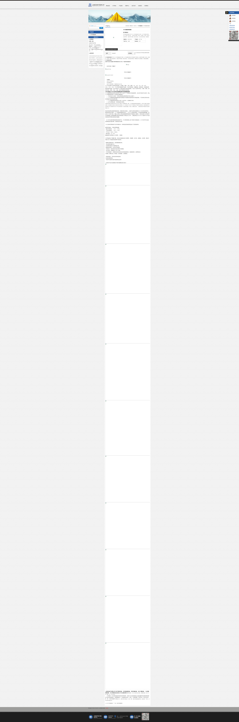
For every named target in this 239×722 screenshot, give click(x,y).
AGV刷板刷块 (93, 34)
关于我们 (114, 5)
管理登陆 (100, 708)
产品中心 (135, 25)
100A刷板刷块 (110, 703)
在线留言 (140, 5)
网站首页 (108, 5)
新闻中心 (127, 5)
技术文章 (133, 5)
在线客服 (233, 15)
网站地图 (89, 708)
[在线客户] (226, 12)
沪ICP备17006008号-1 (95, 708)
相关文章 (92, 53)
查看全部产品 (96, 37)
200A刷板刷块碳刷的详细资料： (111, 49)
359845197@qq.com (95, 47)
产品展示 (121, 5)
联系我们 (146, 5)
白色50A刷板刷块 (119, 703)
